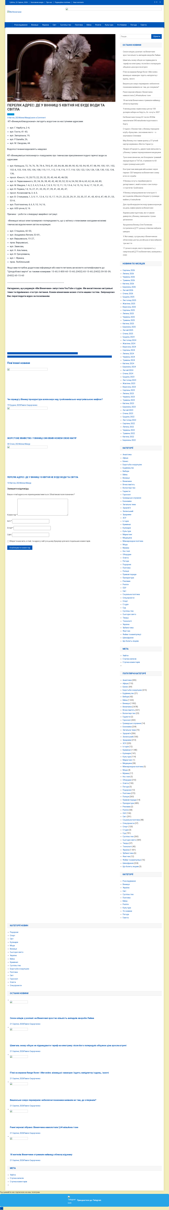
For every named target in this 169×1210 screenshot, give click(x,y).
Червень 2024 (129, 357)
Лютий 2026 (128, 290)
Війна (89, 25)
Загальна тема (129, 504)
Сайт (9, 535)
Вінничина (127, 481)
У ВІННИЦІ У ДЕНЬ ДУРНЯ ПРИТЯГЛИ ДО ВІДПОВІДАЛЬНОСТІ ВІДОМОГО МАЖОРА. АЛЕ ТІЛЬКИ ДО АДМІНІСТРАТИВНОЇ (59, 357)
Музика (126, 548)
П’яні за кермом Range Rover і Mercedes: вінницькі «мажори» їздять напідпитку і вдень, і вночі (140, 75)
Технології (127, 621)
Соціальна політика (131, 594)
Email (10, 528)
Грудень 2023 (128, 377)
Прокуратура (128, 578)
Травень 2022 (129, 433)
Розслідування (20, 25)
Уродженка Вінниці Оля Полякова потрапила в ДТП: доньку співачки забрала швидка (142, 228)
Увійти (125, 655)
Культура (109, 25)
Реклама (126, 581)
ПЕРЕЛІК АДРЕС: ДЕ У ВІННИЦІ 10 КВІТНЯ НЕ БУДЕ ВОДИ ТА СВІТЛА (42, 477)
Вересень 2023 (129, 387)
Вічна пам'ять (129, 484)
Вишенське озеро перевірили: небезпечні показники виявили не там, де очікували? (141, 85)
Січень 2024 (128, 373)
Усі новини (122, 25)
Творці (126, 618)
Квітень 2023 (128, 403)
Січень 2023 (128, 413)
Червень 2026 (129, 277)
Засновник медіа (36, 2)
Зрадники (127, 514)
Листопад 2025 (129, 300)
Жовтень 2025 (129, 304)
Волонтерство (129, 488)
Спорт (125, 601)
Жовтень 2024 (129, 343)
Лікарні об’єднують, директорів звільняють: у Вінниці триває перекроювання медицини (142, 150)
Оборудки (127, 554)
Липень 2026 (128, 274)
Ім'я (9, 521)
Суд (124, 608)
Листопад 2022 (129, 420)
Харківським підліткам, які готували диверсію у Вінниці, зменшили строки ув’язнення (139, 216)
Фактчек (126, 631)
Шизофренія (128, 638)
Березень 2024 (129, 367)
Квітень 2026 (128, 284)
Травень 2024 (129, 360)
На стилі (126, 551)
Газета (144, 25)
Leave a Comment (38, 118)
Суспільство (65, 25)
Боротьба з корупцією (132, 465)
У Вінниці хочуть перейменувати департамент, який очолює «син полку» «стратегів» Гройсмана (140, 184)
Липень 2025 (128, 313)
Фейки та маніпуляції (132, 634)
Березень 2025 (129, 327)
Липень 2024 (128, 353)
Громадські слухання (132, 498)
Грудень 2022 (128, 417)
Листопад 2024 (129, 340)
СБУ (124, 588)
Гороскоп (127, 495)
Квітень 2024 (128, 363)
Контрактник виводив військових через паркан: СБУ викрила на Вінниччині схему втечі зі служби (141, 172)
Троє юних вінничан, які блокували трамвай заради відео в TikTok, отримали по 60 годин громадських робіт (142, 160)
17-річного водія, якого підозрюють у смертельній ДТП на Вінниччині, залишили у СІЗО (142, 251)
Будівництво (128, 468)
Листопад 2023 (129, 380)
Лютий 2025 (128, 330)
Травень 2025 (129, 320)
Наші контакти (78, 2)
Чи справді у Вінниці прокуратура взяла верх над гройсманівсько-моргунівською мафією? (55, 399)
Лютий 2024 (128, 370)
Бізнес (125, 461)
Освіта (126, 558)
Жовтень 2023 (129, 383)
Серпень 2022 (129, 423)
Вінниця (34, 25)
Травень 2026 (129, 280)
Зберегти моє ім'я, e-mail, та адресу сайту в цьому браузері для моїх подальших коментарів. (50, 541)
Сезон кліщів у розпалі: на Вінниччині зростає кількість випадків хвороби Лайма (141, 53)
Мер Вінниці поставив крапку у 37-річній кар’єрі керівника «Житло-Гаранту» (140, 142)
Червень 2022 (129, 430)
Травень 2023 (129, 400)
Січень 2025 (128, 334)
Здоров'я (127, 508)
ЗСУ (124, 518)
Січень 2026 (128, 293)
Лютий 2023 (128, 410)
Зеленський (128, 511)
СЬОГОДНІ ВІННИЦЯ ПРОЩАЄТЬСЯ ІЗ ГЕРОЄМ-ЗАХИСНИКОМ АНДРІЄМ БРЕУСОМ (42, 353)
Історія (126, 521)
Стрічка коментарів (131, 662)
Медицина (127, 538)
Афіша (125, 458)
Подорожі (127, 564)
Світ (54, 25)
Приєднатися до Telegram (89, 1200)
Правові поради (129, 574)
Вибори (126, 471)
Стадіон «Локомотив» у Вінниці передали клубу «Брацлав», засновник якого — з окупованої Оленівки (141, 132)
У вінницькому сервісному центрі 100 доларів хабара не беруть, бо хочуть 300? (141, 110)
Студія (125, 604)
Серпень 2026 (129, 270)
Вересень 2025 (129, 307)
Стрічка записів (129, 659)
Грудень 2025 (128, 297)
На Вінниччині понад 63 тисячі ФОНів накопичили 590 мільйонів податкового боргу (140, 120)
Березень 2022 (129, 440)
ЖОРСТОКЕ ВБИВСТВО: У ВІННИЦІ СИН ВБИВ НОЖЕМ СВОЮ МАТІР (42, 438)
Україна (45, 25)
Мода (125, 544)
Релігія (98, 25)
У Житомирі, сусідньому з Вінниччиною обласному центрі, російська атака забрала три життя (142, 239)
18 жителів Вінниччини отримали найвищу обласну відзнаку (141, 102)
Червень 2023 (129, 397)
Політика (79, 25)
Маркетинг (127, 534)
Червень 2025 (129, 317)
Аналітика (127, 454)
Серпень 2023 (129, 390)
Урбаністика (128, 628)
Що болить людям (131, 641)
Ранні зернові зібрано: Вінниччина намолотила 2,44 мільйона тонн (137, 93)
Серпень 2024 (129, 350)
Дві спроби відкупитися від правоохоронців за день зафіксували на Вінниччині (142, 206)
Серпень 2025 (129, 310)
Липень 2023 (128, 393)
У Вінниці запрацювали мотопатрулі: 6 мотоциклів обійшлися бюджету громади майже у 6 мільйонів (141, 196)
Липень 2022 (128, 427)
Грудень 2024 (128, 337)
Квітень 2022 (128, 437)
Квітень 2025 (128, 323)
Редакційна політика (62, 2)
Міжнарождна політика (133, 541)
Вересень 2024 (129, 347)
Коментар (12, 515)
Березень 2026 (129, 287)
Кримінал (127, 524)
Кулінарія (127, 528)
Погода (133, 25)
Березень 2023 (129, 407)
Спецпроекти (128, 598)
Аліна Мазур (25, 118)
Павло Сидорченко (29, 405)
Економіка (127, 501)
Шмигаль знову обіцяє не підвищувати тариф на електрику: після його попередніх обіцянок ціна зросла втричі (142, 63)
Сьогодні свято (129, 614)
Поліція (126, 571)
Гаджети (126, 491)
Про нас (49, 2)
